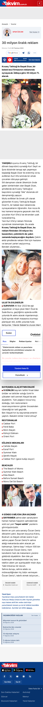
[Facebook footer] (4, 676)
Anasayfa (5, 24)
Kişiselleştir (20, 375)
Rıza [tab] (4, 341)
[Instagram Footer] (23, 676)
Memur (26, 696)
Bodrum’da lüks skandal (12, 628)
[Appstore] (6, 670)
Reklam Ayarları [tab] (25, 341)
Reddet (9, 333)
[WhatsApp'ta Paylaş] (29, 53)
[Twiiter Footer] (11, 676)
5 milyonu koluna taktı (11, 641)
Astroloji (26, 692)
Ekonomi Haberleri (9, 701)
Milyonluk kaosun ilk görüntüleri (15, 621)
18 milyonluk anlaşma (11, 635)
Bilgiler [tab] (12, 341)
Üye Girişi (7, 682)
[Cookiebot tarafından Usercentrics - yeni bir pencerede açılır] (30, 335)
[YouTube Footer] (17, 676)
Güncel (4, 696)
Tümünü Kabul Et (22, 368)
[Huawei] (30, 670)
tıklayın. (29, 608)
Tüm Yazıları (33, 32)
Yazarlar (13, 24)
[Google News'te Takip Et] (13, 53)
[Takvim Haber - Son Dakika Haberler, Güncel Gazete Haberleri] (9, 665)
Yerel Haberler (29, 701)
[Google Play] (18, 670)
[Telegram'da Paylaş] (23, 53)
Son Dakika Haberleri (10, 692)
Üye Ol (18, 682)
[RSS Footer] (30, 676)
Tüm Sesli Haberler (34, 60)
